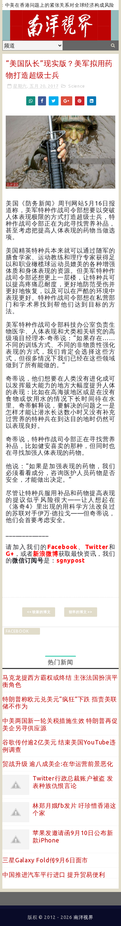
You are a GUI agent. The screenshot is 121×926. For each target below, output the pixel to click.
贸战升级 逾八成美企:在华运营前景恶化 (57, 763)
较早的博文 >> (80, 612)
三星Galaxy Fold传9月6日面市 (45, 860)
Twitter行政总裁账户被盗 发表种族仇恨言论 (73, 782)
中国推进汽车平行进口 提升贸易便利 (53, 874)
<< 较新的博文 (38, 612)
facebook (17, 631)
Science (76, 86)
